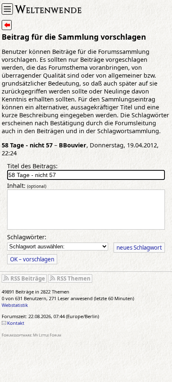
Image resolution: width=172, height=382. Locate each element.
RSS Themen (74, 278)
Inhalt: (26, 186)
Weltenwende (48, 8)
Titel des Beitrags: (32, 166)
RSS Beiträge (27, 278)
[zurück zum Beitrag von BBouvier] (7, 25)
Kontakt (15, 323)
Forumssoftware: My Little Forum (31, 335)
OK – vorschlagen (32, 259)
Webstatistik (15, 305)
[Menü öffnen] (7, 9)
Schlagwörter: (26, 237)
